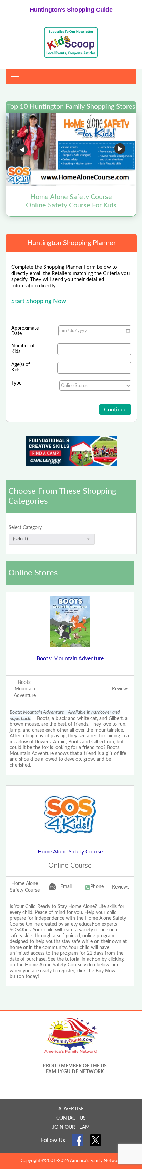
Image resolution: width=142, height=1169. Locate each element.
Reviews (120, 689)
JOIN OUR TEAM (71, 1127)
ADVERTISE (71, 1109)
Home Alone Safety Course (70, 852)
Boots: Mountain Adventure (70, 658)
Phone (97, 886)
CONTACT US (71, 1118)
